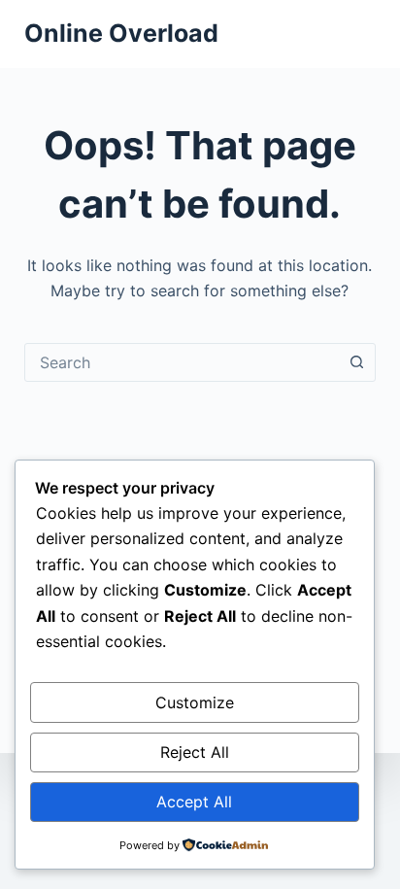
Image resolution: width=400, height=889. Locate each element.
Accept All (194, 801)
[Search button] (356, 362)
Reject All (194, 752)
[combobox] (182, 362)
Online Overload (121, 33)
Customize (194, 702)
